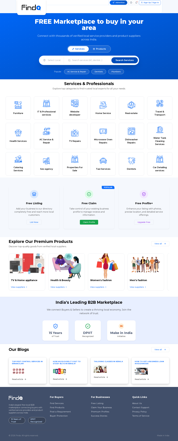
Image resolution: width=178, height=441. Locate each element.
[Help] (131, 2)
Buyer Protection (59, 416)
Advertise (120, 2)
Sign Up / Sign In (151, 2)
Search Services (125, 60)
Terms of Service (140, 416)
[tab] (78, 49)
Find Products (57, 407)
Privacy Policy (139, 412)
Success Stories (99, 416)
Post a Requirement (60, 412)
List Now (34, 222)
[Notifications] (136, 2)
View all (158, 244)
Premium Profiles (100, 412)
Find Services (57, 403)
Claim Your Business (101, 407)
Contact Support (140, 407)
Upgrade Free (143, 222)
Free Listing (97, 403)
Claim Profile (89, 222)
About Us (137, 403)
